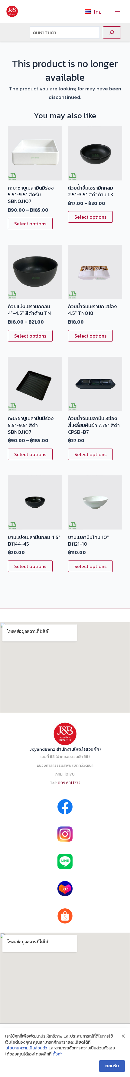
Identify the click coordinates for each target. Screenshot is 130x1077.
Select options (30, 223)
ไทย (98, 12)
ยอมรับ (112, 1066)
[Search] (112, 32)
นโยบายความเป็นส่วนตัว (26, 1048)
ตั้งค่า (57, 1054)
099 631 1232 (69, 783)
